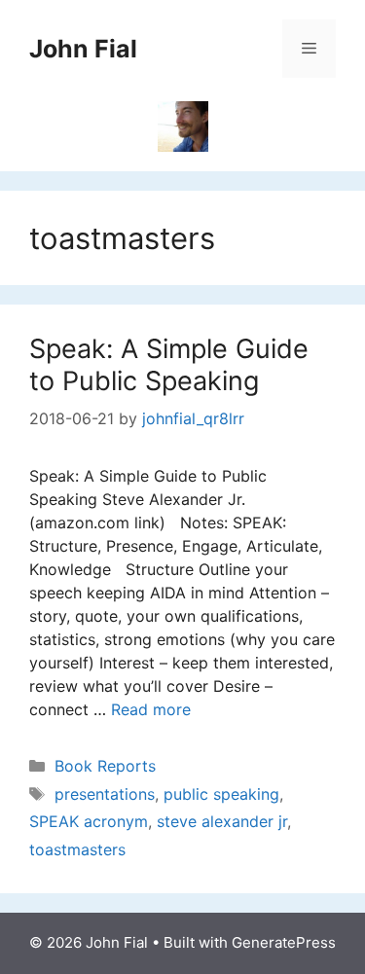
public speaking (221, 794)
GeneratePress (284, 942)
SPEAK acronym (88, 821)
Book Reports (105, 766)
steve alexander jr (222, 821)
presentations (105, 794)
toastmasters (77, 849)
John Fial (83, 48)
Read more (151, 709)
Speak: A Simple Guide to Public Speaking (169, 364)
